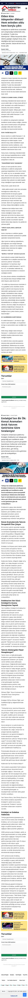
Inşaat (2, 985)
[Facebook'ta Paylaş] (7, 73)
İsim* (2, 378)
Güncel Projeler (14, 415)
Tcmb (23, 985)
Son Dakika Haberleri (12, 980)
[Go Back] (25, 995)
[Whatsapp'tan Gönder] (15, 73)
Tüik (26, 985)
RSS (4, 991)
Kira (10, 985)
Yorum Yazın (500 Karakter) (8, 384)
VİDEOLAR (18, 3)
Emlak (18, 985)
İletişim (3, 980)
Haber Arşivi (22, 980)
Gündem (12, 13)
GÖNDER (14, 397)
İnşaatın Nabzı (5, 13)
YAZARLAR (11, 3)
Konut (14, 985)
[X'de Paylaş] (11, 73)
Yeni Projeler (18, 974)
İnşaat (7, 985)
